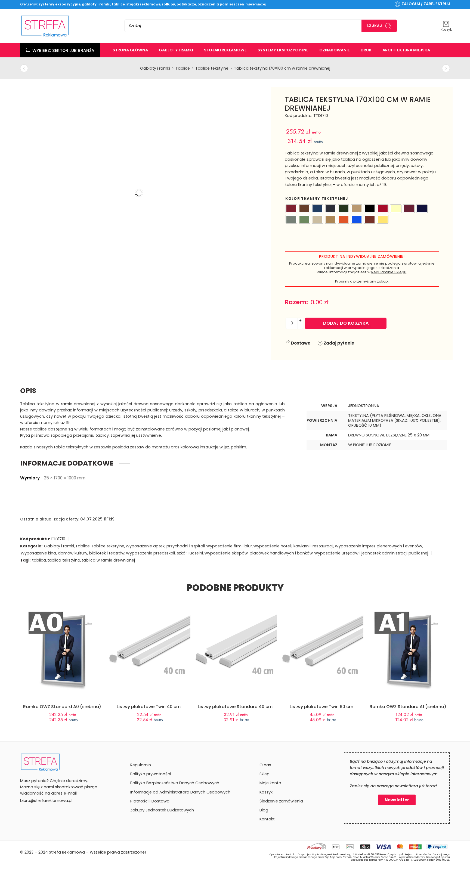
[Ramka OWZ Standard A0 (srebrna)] (62, 651)
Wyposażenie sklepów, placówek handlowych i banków (258, 553)
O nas (265, 765)
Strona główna (130, 50)
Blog (263, 810)
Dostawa (300, 343)
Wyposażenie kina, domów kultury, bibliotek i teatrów (73, 553)
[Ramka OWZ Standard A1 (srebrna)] (408, 651)
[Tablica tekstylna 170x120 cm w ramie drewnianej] (24, 68)
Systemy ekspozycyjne (283, 50)
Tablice (182, 68)
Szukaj (374, 25)
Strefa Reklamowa (67, 852)
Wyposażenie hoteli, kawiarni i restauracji (293, 546)
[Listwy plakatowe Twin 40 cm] (148, 642)
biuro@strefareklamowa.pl (46, 800)
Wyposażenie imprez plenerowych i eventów (378, 546)
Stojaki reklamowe (225, 50)
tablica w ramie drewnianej (108, 560)
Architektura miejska (406, 50)
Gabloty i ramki (176, 50)
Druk (366, 50)
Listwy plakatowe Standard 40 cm (235, 706)
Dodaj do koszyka (346, 323)
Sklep (264, 774)
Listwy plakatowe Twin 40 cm (149, 706)
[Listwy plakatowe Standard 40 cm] (235, 642)
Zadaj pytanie (338, 343)
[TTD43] (32, 99)
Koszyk (266, 792)
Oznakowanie (334, 50)
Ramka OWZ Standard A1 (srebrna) (408, 706)
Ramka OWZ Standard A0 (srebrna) (62, 706)
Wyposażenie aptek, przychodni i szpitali (165, 546)
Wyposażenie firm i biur (229, 546)
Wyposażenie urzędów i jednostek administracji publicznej (371, 553)
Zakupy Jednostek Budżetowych (162, 810)
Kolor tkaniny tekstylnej (316, 198)
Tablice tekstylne (211, 68)
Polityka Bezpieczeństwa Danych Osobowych (174, 783)
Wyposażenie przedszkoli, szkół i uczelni (164, 553)
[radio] (291, 209)
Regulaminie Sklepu (388, 272)
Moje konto (270, 783)
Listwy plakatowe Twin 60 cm (321, 706)
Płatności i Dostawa (149, 801)
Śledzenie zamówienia (281, 801)
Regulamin (140, 765)
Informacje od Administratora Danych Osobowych (180, 792)
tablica (39, 560)
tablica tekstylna (63, 560)
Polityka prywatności (150, 774)
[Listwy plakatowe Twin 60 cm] (321, 642)
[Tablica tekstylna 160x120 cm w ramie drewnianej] (446, 68)
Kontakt (267, 819)
